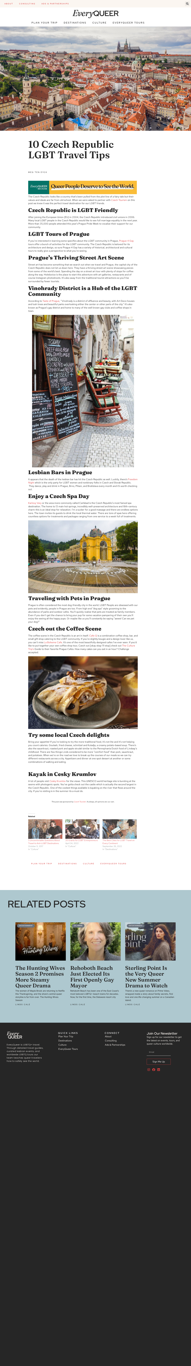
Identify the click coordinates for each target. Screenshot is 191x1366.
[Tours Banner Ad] (82, 193)
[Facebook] (154, 1070)
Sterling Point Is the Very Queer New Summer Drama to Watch (146, 977)
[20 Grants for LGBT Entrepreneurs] (82, 829)
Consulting (27, 4)
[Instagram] (149, 1070)
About (8, 4)
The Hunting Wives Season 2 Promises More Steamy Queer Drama (40, 977)
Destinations (75, 22)
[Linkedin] (159, 1070)
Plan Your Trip (44, 22)
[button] (187, 3)
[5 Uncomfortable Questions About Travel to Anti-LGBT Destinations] (45, 829)
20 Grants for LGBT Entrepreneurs (81, 840)
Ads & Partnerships (55, 4)
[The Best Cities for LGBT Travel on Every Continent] (120, 829)
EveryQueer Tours (129, 22)
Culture (99, 22)
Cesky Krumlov (58, 781)
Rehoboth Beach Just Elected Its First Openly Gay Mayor (92, 977)
